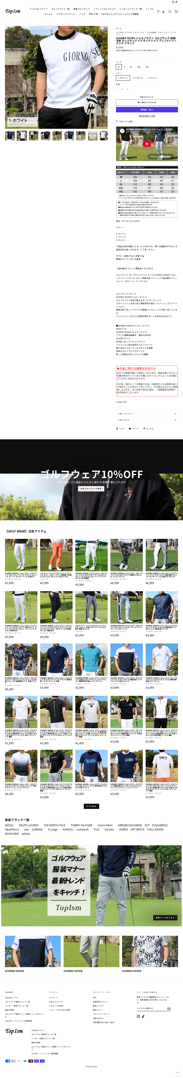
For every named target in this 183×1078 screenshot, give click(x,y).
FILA (96, 829)
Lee (26, 829)
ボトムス (48, 13)
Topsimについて (11, 997)
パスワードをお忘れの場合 (59, 1010)
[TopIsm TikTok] (143, 1016)
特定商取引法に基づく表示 (103, 1022)
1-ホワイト (123, 77)
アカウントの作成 (56, 1006)
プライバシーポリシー (102, 1014)
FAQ (94, 997)
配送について (98, 1006)
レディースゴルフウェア (104, 8)
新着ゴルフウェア (81, 8)
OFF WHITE (138, 829)
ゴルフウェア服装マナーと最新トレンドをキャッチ (24, 1015)
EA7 (147, 825)
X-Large (53, 829)
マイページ (53, 997)
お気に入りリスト (56, 1001)
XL (131, 66)
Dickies (109, 829)
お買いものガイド (126, 414)
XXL (139, 66)
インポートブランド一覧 (130, 8)
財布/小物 (93, 13)
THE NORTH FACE (54, 825)
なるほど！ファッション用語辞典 (18, 1021)
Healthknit (12, 829)
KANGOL (68, 829)
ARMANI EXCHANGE (130, 825)
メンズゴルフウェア (38, 8)
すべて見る (91, 806)
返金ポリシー (98, 1010)
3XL (147, 66)
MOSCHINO (12, 833)
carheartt (83, 829)
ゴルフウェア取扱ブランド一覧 (17, 1001)
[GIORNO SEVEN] (33, 951)
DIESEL (9, 825)
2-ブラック (138, 77)
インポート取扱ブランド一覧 (16, 1006)
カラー (119, 73)
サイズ (119, 62)
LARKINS (37, 829)
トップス (150, 8)
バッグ (82, 13)
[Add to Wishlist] (35, 541)
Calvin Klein (105, 825)
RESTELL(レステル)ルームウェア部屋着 (120, 13)
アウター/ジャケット (65, 13)
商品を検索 (9, 1010)
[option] (56, 77)
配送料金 (125, 50)
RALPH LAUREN (28, 825)
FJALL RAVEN (155, 829)
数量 (118, 84)
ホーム (118, 28)
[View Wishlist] (158, 11)
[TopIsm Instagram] (138, 1016)
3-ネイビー (153, 77)
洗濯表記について (100, 1001)
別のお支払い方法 (147, 115)
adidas (26, 833)
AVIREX (123, 829)
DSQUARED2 (160, 825)
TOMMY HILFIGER (81, 825)
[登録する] (169, 1008)
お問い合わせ (124, 420)
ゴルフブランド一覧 (60, 8)
